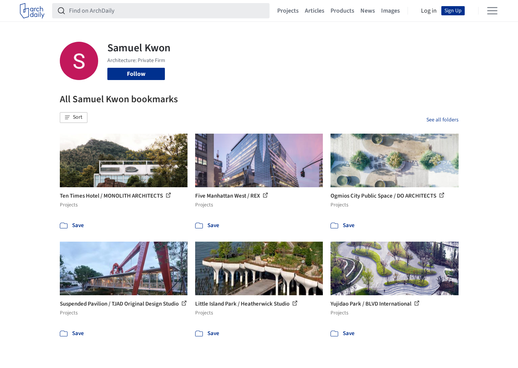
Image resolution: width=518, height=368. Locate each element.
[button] (73, 117)
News (367, 11)
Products (342, 11)
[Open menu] (492, 11)
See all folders (442, 120)
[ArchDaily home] (32, 10)
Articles (314, 11)
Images (390, 11)
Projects (288, 11)
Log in (429, 11)
